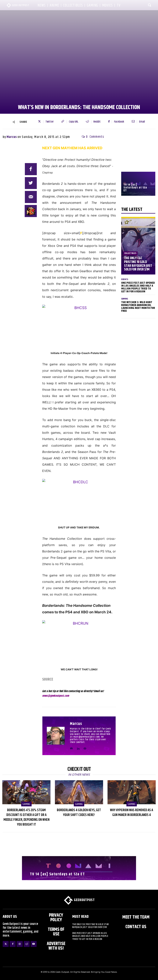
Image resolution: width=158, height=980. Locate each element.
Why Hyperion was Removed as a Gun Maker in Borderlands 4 (131, 813)
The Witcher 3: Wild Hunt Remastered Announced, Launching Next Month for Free (138, 306)
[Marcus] (57, 735)
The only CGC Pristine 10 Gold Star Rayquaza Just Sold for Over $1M (138, 263)
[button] (149, 4)
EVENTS (124, 279)
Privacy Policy (56, 917)
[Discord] (71, 747)
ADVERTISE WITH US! (56, 946)
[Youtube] (34, 944)
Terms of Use (56, 932)
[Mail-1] (31, 197)
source (47, 679)
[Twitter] (6, 944)
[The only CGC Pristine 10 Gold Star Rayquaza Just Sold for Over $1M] (138, 245)
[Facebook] (31, 169)
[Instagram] (20, 944)
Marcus (12, 136)
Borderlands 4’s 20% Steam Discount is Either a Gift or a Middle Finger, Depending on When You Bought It (26, 817)
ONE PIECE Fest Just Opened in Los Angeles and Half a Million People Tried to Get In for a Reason (138, 287)
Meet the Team (136, 917)
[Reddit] (27, 944)
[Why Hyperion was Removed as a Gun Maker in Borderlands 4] (132, 792)
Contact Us (135, 926)
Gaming (124, 299)
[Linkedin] (78, 747)
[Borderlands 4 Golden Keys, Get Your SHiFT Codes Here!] (79, 792)
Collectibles (130, 253)
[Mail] (84, 747)
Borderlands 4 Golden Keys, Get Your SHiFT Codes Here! (79, 813)
